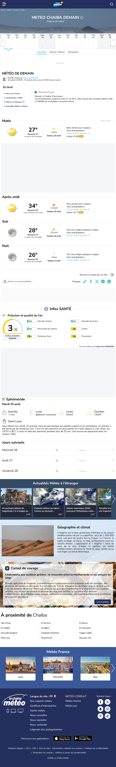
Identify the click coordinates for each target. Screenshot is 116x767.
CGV (34, 748)
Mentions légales (15, 748)
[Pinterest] (100, 716)
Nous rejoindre (38, 720)
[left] (3, 40)
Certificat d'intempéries (43, 705)
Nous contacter (38, 724)
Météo (3, 10)
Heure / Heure (57, 52)
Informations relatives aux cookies (67, 748)
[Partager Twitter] (97, 281)
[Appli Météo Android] (83, 739)
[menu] (4, 4)
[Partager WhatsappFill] (109, 281)
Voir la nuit (106, 120)
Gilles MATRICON (30, 78)
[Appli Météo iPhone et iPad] (62, 739)
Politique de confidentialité (96, 748)
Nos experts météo (41, 701)
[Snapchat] (100, 709)
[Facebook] (100, 702)
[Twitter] (107, 702)
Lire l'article (103, 601)
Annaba (15, 10)
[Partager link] (85, 281)
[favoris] (81, 17)
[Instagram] (107, 709)
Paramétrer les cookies (43, 753)
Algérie (9, 10)
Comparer (73, 52)
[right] (113, 40)
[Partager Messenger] (103, 281)
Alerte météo (37, 710)
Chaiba (22, 10)
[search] (111, 4)
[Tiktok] (107, 716)
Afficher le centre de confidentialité (70, 753)
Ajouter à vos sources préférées (19, 281)
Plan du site (44, 748)
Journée (41, 52)
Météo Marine (73, 701)
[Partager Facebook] (91, 281)
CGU (28, 748)
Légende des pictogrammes (46, 729)
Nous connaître (38, 715)
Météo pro (71, 705)
